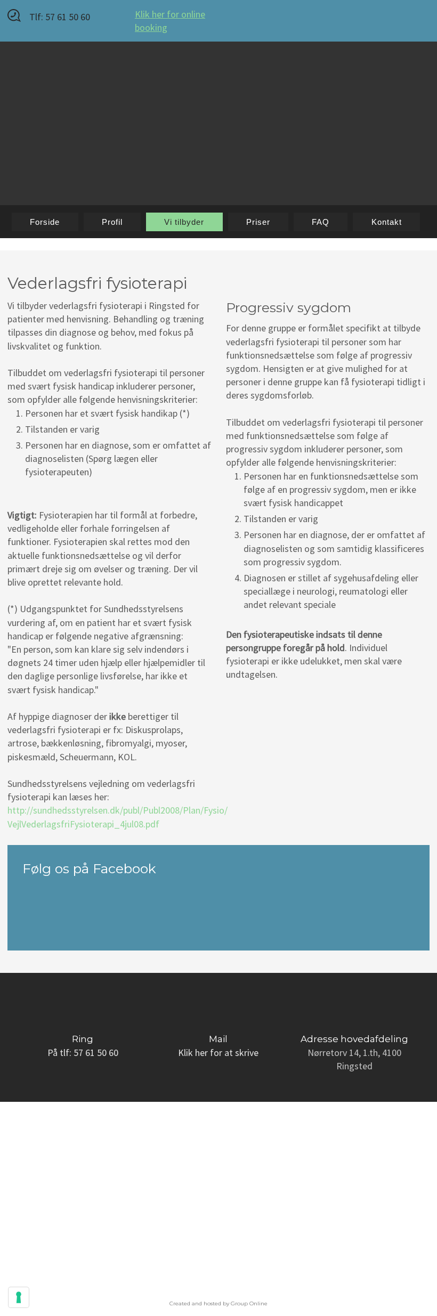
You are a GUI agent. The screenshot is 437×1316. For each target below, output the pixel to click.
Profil (112, 221)
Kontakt (386, 221)
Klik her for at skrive (218, 1052)
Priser (258, 221)
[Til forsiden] (218, 113)
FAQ (320, 221)
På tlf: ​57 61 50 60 (82, 1052)
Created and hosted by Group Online (218, 1303)
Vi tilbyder (184, 221)
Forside (45, 221)
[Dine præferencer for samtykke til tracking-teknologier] (19, 1297)
